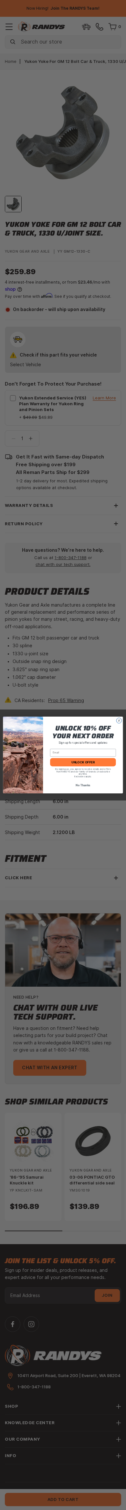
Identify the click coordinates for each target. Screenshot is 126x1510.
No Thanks (83, 785)
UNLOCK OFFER (83, 762)
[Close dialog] (119, 720)
